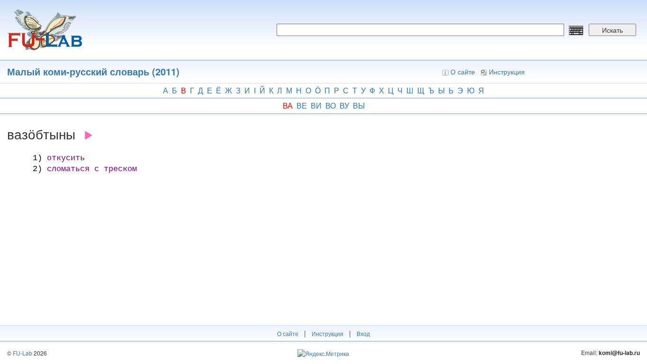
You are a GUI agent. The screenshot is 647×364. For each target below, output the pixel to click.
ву (344, 105)
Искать (612, 30)
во (330, 105)
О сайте (462, 71)
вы (359, 105)
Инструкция (507, 71)
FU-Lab (22, 353)
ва (288, 105)
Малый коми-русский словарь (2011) (93, 71)
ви (316, 105)
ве (302, 105)
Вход (363, 333)
